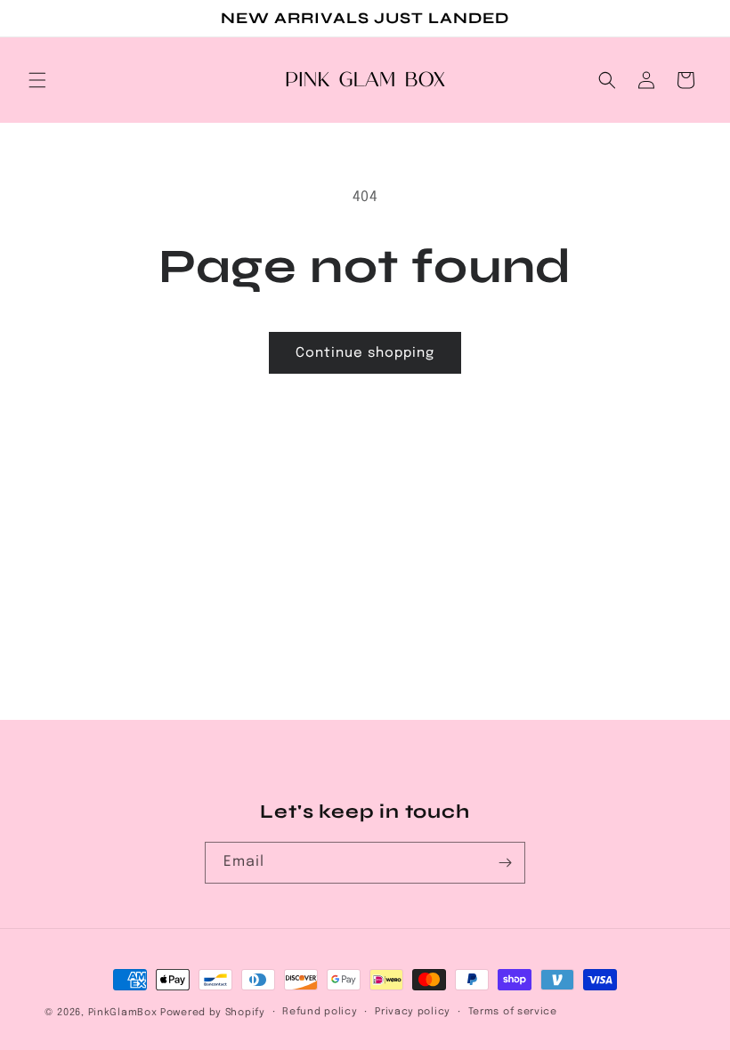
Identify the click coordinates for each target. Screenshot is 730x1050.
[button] (37, 80)
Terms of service (512, 1011)
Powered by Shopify (212, 1012)
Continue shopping (365, 353)
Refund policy (319, 1011)
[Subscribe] (504, 863)
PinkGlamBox (123, 1012)
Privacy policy (412, 1011)
